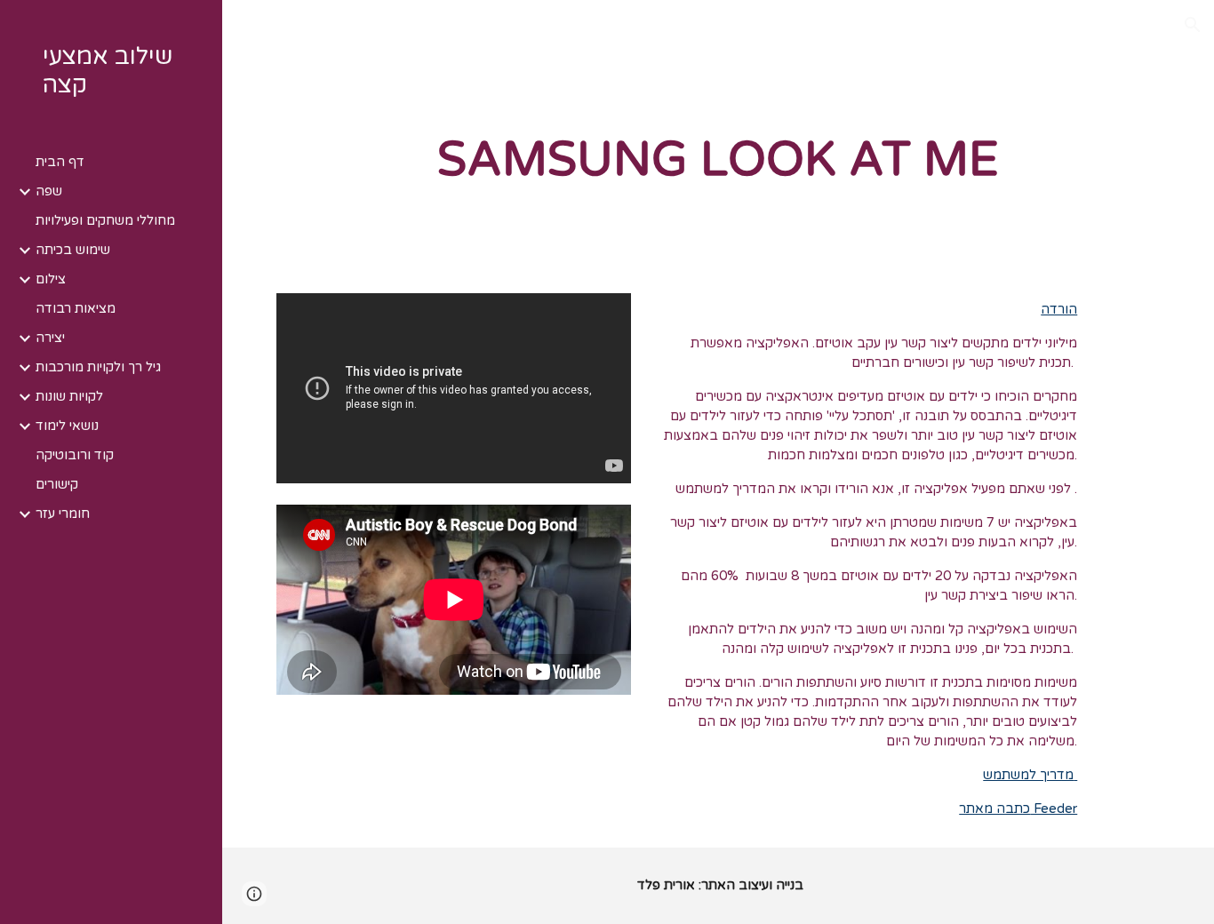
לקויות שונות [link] (69, 396)
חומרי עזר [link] (63, 514)
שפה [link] (49, 191)
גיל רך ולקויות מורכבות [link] (98, 367)
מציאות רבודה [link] (76, 308)
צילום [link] (51, 279)
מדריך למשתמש (1030, 775)
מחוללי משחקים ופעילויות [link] (105, 220)
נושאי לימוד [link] (67, 426)
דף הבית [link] (60, 162)
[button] (1192, 25)
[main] (718, 161)
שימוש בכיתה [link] (73, 250)
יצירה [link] (50, 338)
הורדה (1059, 309)
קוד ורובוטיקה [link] (75, 455)
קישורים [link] (57, 484)
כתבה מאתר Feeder (1018, 808)
